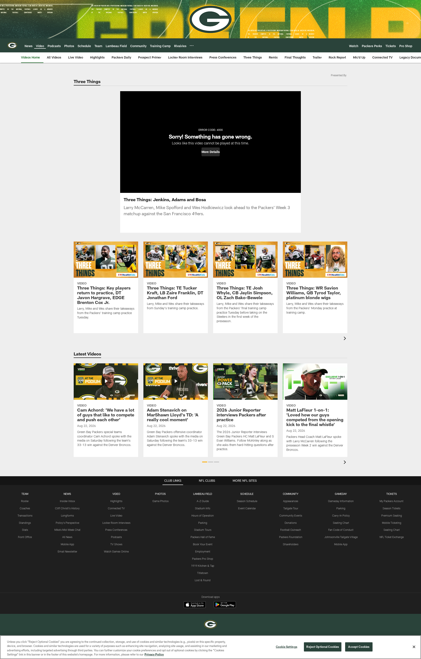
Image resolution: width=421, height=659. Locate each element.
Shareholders (290, 544)
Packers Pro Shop (202, 558)
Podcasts (116, 536)
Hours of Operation (202, 515)
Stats (25, 529)
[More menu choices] (191, 45)
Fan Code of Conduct (340, 529)
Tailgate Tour (290, 508)
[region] (210, 647)
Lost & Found (202, 580)
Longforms (67, 515)
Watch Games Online (116, 551)
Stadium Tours (202, 529)
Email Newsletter (67, 551)
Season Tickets (391, 508)
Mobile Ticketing (391, 522)
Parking (202, 522)
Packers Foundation (290, 536)
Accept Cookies (358, 646)
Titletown (202, 572)
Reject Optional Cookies (322, 646)
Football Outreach (290, 529)
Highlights (116, 501)
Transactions (25, 515)
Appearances (290, 501)
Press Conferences (116, 529)
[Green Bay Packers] (210, 624)
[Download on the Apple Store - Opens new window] (194, 605)
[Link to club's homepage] (12, 45)
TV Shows (116, 544)
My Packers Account (391, 501)
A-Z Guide (203, 501)
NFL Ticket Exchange (392, 536)
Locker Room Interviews (116, 522)
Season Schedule (247, 501)
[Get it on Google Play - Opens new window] (225, 606)
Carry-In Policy (341, 515)
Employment (202, 551)
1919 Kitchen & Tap (202, 565)
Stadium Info (202, 508)
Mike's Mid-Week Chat (67, 529)
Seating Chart (341, 522)
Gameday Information (341, 501)
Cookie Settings (286, 646)
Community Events (290, 515)
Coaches (25, 508)
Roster (25, 501)
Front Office (25, 536)
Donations (291, 522)
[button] (211, 151)
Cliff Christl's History (67, 508)
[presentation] (345, 339)
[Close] (414, 647)
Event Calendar (247, 508)
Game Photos (160, 501)
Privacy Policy (154, 654)
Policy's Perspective (67, 522)
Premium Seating (391, 515)
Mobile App (67, 544)
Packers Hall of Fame (203, 536)
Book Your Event (202, 544)
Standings (25, 522)
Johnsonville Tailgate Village (341, 536)
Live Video (116, 515)
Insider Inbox (67, 501)
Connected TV (116, 508)
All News (67, 536)
